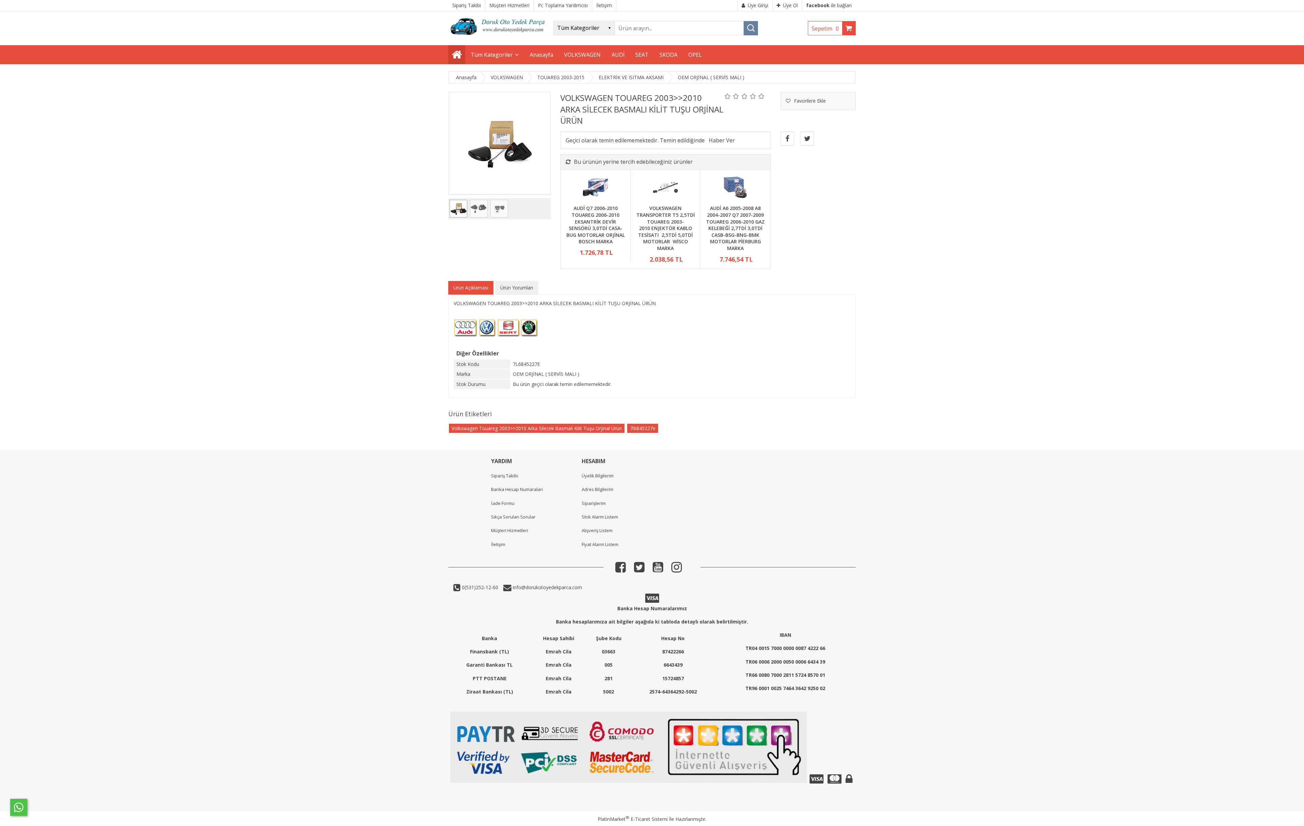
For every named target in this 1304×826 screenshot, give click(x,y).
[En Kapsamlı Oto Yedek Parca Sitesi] (499, 37)
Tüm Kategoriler (492, 54)
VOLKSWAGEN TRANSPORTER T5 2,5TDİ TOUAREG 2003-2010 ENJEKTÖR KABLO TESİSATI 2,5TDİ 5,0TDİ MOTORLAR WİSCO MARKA (665, 228)
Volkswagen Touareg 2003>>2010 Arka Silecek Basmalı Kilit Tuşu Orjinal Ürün (537, 428)
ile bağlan (829, 5)
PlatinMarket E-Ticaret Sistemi (633, 819)
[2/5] (731, 96)
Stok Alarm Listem (600, 517)
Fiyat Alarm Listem (600, 544)
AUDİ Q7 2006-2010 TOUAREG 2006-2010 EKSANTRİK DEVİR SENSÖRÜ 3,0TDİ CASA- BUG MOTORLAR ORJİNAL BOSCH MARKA (595, 225)
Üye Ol (790, 5)
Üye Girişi (758, 5)
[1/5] (727, 96)
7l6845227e (642, 428)
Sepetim (825, 28)
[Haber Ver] (722, 140)
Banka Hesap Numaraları (517, 489)
